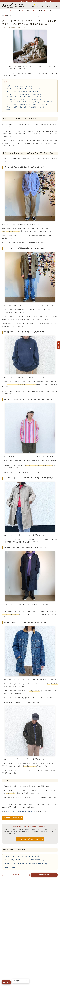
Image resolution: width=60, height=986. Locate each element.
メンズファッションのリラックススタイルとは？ (20, 86)
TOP (3, 15)
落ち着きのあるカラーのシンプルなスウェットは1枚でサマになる (26, 96)
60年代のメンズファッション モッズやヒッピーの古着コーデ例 (22, 856)
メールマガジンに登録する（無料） (29, 839)
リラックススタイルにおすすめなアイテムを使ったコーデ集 (23, 88)
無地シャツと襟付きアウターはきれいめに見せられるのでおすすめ (26, 107)
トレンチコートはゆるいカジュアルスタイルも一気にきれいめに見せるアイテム (30, 102)
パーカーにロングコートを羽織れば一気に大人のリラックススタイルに (27, 104)
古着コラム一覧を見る (11, 867)
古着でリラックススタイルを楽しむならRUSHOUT (21, 811)
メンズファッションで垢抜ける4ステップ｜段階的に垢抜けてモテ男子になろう (26, 863)
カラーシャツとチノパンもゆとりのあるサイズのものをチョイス (25, 91)
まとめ (8, 109)
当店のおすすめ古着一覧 (12, 817)
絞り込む (58, 346)
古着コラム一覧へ (15, 875)
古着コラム (8, 15)
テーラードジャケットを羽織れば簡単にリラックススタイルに (25, 94)
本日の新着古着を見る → (44, 875)
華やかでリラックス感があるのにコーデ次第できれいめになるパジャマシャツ (29, 99)
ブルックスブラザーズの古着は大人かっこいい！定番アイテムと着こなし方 (25, 860)
